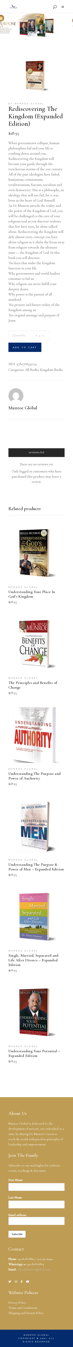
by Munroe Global (26, 104)
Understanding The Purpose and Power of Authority (34, 776)
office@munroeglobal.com (33, 1269)
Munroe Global (22, 408)
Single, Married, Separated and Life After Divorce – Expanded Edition (33, 960)
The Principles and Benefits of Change (32, 685)
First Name (15, 1180)
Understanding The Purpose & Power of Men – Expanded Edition (36, 867)
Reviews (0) (36, 452)
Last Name (15, 1197)
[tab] (36, 452)
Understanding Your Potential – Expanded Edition (34, 1053)
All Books (32, 370)
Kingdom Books (51, 370)
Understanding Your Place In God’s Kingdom (31, 594)
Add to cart (25, 348)
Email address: (17, 1215)
